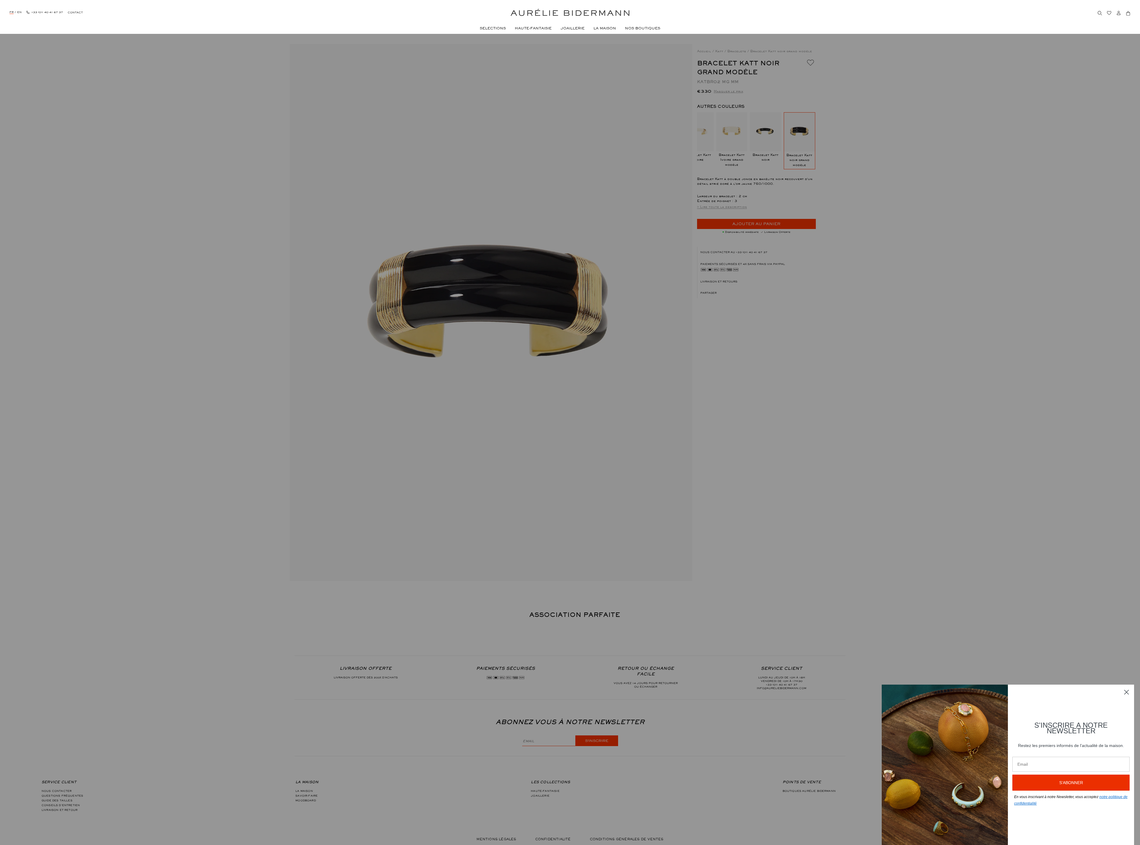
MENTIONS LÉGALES (496, 839)
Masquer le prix (728, 91)
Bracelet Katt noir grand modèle (799, 160)
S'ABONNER (1071, 782)
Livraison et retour (59, 809)
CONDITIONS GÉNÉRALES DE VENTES (627, 839)
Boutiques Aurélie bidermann (809, 790)
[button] (756, 292)
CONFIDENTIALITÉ (553, 839)
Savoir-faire (306, 795)
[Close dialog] (1126, 692)
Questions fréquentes (62, 795)
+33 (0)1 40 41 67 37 (751, 252)
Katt (719, 51)
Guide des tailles (57, 800)
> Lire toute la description (722, 207)
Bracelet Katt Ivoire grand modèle (732, 159)
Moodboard (305, 800)
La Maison (304, 790)
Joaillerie (540, 795)
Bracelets (737, 51)
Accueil (704, 51)
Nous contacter (57, 790)
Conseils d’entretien (61, 805)
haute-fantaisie (545, 790)
